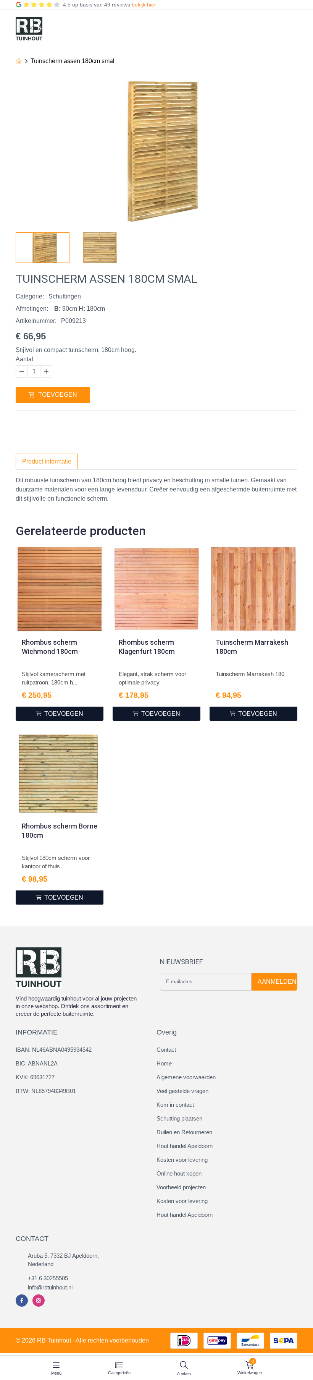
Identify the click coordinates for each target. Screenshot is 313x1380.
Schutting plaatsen (179, 1118)
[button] (291, 245)
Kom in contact (175, 1104)
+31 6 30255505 (48, 1278)
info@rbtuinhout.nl (50, 1287)
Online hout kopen (179, 1173)
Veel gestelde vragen (182, 1091)
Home (164, 1063)
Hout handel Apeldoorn (184, 1146)
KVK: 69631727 (35, 1077)
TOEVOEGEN (57, 394)
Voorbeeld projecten (181, 1187)
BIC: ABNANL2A (37, 1063)
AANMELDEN (277, 981)
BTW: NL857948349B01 (46, 1091)
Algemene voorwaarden (186, 1077)
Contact (166, 1049)
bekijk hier (144, 5)
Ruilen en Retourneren (184, 1132)
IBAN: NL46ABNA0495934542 (54, 1049)
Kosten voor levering (182, 1159)
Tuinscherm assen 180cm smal (73, 61)
